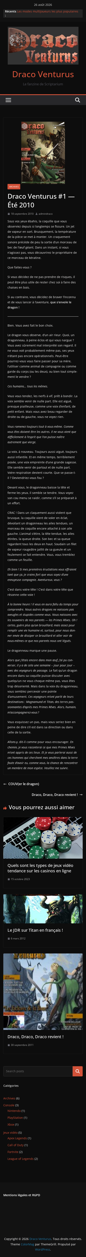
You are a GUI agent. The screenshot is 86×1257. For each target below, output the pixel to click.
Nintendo (14, 1111)
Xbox (11, 1124)
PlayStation (15, 1118)
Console (8, 1105)
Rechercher (78, 1071)
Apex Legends (17, 1138)
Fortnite (13, 1152)
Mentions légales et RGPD (21, 1195)
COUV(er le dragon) (23, 784)
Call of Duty (16, 1145)
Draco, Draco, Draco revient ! (55, 794)
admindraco (46, 213)
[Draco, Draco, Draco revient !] (43, 956)
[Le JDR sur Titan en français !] (43, 897)
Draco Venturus (43, 74)
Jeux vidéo (10, 1133)
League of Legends (21, 1159)
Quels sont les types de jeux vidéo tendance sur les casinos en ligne (40, 868)
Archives (14, 186)
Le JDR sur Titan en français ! (35, 930)
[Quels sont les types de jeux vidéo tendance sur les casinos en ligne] (43, 820)
